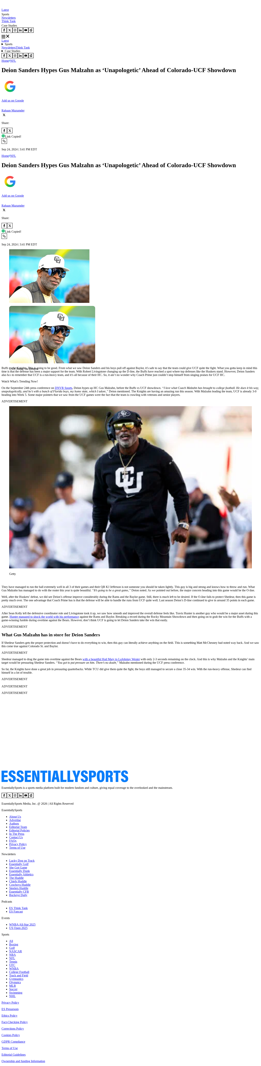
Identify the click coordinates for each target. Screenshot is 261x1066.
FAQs (12, 840)
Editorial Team (18, 827)
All (11, 941)
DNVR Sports (63, 388)
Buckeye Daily (18, 895)
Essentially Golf (18, 864)
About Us (15, 816)
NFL (13, 60)
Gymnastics (16, 978)
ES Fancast (16, 911)
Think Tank (9, 21)
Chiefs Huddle (18, 881)
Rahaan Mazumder (13, 110)
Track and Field (18, 975)
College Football (19, 972)
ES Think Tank (18, 908)
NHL (12, 996)
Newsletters (9, 17)
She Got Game (18, 867)
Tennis (13, 961)
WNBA (14, 968)
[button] (11, 375)
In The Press (16, 833)
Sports (8, 44)
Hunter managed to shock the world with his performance (44, 616)
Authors (14, 823)
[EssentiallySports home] (65, 781)
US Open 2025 (18, 928)
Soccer (13, 989)
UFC (12, 965)
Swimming (15, 992)
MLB (12, 985)
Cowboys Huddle (20, 884)
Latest (5, 9)
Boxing (13, 944)
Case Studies (12, 51)
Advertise (15, 820)
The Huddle (16, 877)
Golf (12, 947)
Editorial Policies (19, 830)
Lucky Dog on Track (22, 860)
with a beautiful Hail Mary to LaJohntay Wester (111, 659)
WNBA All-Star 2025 (22, 924)
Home (5, 60)
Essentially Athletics (21, 874)
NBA (12, 954)
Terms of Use (17, 847)
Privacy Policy (18, 844)
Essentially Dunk (19, 871)
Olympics (15, 982)
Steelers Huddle (18, 888)
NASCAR (15, 951)
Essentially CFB (19, 891)
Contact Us (16, 837)
